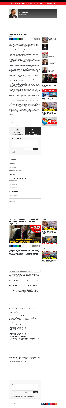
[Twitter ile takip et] (45, 404)
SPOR (44, 3)
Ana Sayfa (20, 403)
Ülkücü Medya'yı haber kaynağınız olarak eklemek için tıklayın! (21, 271)
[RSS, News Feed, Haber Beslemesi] (56, 404)
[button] (35, 39)
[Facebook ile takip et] (42, 404)
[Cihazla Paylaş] (20, 39)
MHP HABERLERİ (36, 3)
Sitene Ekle (36, 403)
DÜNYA (41, 3)
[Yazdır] (22, 39)
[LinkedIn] (16, 39)
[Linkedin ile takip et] (49, 404)
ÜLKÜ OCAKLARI (49, 3)
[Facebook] (10, 39)
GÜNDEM (23, 3)
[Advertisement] (33, 25)
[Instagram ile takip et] (51, 404)
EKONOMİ (27, 3)
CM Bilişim (12, 406)
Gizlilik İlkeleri (31, 403)
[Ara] (54, 3)
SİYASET (31, 3)
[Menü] (56, 3)
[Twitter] (12, 39)
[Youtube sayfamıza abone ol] (47, 404)
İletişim (27, 403)
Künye (24, 403)
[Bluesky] (14, 39)
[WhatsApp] (18, 39)
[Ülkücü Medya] (14, 3)
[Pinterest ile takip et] (53, 404)
